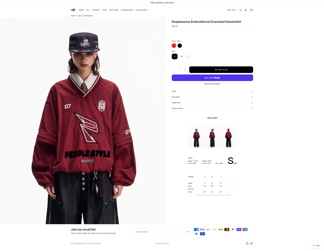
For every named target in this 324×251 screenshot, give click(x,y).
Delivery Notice (177, 108)
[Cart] (251, 10)
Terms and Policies (162, 243)
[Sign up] (187, 231)
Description (176, 97)
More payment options (212, 83)
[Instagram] (247, 243)
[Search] (240, 10)
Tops (79, 16)
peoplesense (81, 243)
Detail (174, 91)
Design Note (176, 103)
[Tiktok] (251, 243)
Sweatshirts (88, 16)
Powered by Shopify (93, 243)
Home (73, 16)
